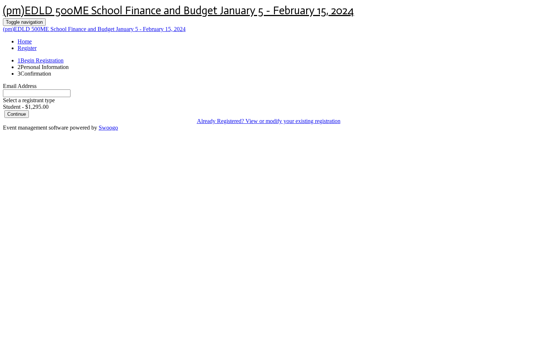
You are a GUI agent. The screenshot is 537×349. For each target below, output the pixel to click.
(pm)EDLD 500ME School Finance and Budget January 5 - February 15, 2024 (178, 10)
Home (25, 41)
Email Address (20, 86)
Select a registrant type (29, 100)
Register (27, 48)
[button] (16, 114)
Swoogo (108, 127)
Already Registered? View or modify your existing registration (268, 121)
